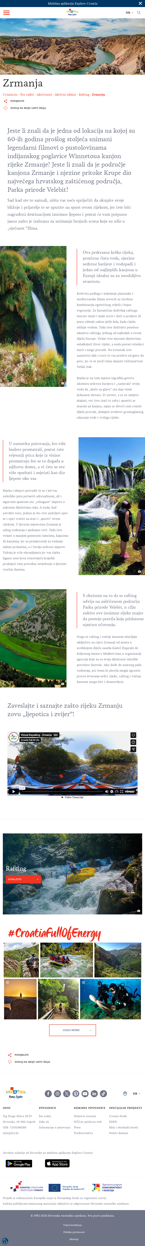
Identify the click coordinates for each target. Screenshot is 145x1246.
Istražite (15, 879)
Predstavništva (83, 1133)
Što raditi (45, 1116)
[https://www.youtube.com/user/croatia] (85, 1093)
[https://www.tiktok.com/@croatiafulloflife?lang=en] (103, 1093)
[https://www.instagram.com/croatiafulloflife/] (57, 1093)
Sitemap (74, 1239)
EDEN (113, 1122)
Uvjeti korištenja (72, 1225)
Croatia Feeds (118, 1116)
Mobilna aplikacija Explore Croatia (72, 3)
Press (77, 1127)
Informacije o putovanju (54, 1127)
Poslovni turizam (85, 1116)
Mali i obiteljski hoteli (123, 1127)
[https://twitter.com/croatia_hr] (66, 1093)
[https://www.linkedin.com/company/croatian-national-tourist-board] (94, 1093)
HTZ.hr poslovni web (88, 1122)
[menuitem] (19, 1163)
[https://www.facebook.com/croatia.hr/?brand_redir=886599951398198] (48, 1093)
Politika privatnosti (74, 1232)
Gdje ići (44, 1122)
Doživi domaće (118, 1133)
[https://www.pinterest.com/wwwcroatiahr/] (75, 1093)
